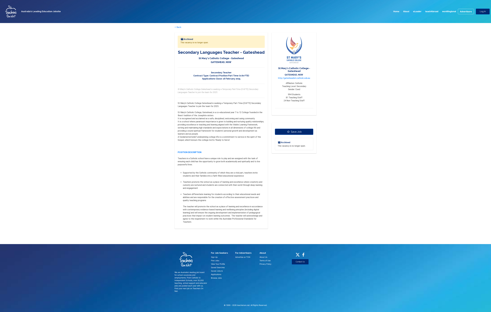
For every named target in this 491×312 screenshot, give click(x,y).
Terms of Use (265, 260)
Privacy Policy (265, 264)
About (406, 11)
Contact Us (300, 262)
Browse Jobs (216, 278)
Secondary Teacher (221, 72)
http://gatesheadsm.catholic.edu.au (294, 78)
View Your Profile (218, 264)
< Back (178, 27)
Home (396, 11)
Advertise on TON (242, 257)
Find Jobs (215, 260)
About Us (263, 257)
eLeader (417, 11)
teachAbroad (431, 11)
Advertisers (466, 11)
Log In (483, 11)
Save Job (296, 131)
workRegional (449, 11)
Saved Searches (218, 267)
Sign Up (214, 257)
